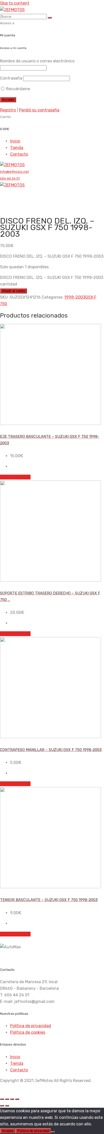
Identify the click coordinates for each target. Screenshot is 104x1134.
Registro (8, 110)
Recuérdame (17, 88)
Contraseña (11, 78)
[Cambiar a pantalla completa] (7, 1099)
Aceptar (7, 1131)
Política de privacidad (30, 1025)
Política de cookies (27, 1032)
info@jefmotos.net (14, 172)
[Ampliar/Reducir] (2, 1099)
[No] (53, 1132)
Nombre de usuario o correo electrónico (37, 61)
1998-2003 (74, 297)
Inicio (15, 141)
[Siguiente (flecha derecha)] (7, 1105)
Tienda (16, 147)
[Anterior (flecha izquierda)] (2, 1105)
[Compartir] (12, 1099)
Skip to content (14, 3)
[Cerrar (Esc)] (17, 1099)
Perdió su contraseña (39, 110)
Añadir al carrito (13, 291)
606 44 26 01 (10, 178)
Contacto (19, 154)
